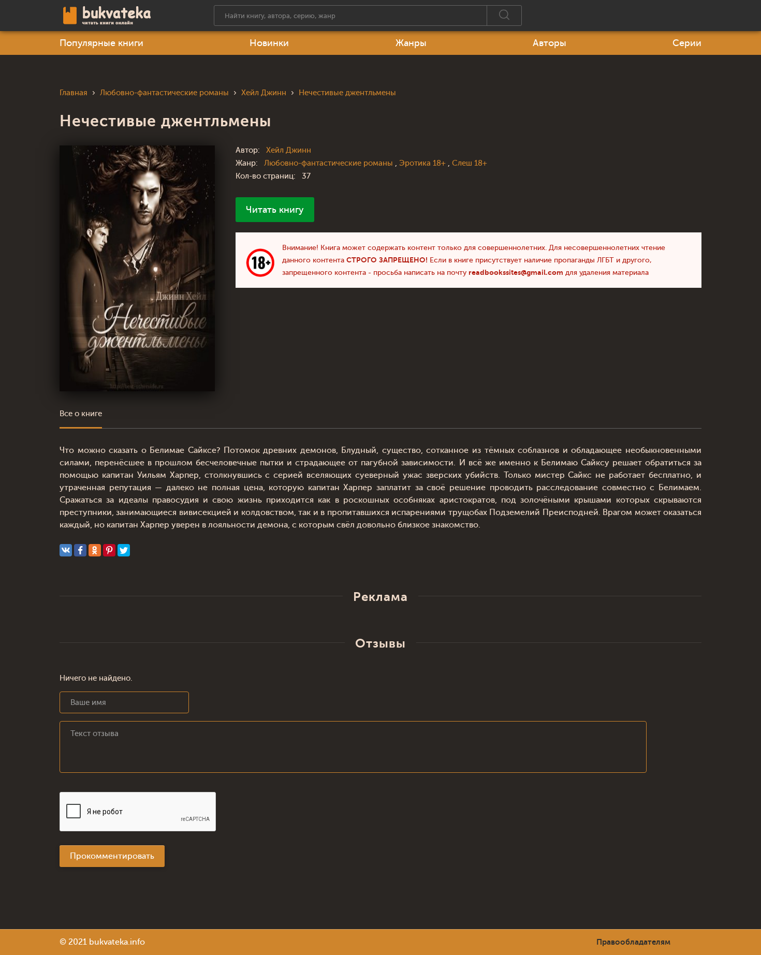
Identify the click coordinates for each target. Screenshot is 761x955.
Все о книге (81, 413)
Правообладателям (633, 942)
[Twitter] (124, 550)
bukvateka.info (117, 942)
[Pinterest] (109, 550)
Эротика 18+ (423, 163)
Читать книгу (275, 209)
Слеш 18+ (469, 163)
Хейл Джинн (288, 150)
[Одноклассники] (95, 550)
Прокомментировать (112, 856)
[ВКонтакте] (66, 550)
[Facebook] (80, 550)
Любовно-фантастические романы (329, 163)
